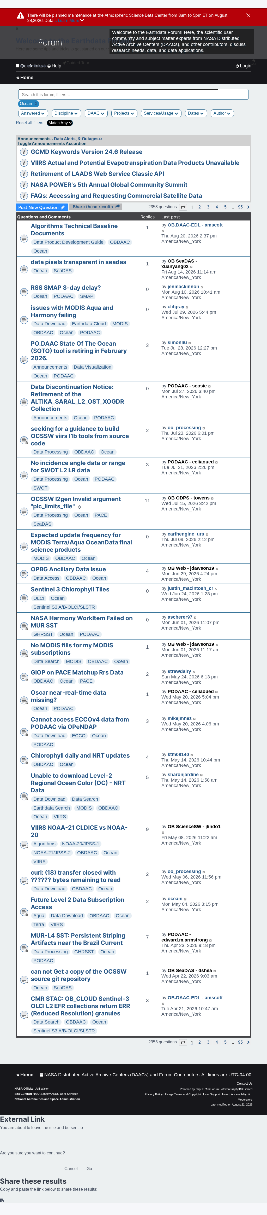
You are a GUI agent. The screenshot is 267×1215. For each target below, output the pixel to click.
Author (220, 113)
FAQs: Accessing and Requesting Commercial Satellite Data (116, 195)
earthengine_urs (186, 534)
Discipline (64, 113)
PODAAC (64, 296)
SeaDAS (63, 270)
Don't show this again (33, 65)
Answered (31, 113)
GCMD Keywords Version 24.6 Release (87, 151)
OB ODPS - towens (189, 498)
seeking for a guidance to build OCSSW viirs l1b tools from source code (80, 436)
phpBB (200, 1089)
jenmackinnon (183, 286)
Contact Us (244, 1083)
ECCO (79, 735)
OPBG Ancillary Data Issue (68, 569)
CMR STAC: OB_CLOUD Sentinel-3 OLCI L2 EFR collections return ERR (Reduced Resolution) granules (80, 1006)
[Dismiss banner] (248, 15)
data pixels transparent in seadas (78, 262)
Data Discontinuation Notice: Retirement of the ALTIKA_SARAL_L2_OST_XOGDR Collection (77, 397)
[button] (183, 207)
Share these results (92, 206)
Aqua (38, 915)
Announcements (50, 367)
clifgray (176, 306)
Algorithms (44, 843)
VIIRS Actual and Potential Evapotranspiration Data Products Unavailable (135, 162)
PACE (101, 515)
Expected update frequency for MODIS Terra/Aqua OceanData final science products (81, 542)
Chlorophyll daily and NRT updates (80, 755)
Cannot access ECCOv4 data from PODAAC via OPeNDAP (80, 723)
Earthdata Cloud (89, 323)
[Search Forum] (244, 91)
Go (89, 1168)
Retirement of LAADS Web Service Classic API (97, 173)
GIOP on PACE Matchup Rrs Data (77, 672)
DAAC (94, 113)
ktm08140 (178, 754)
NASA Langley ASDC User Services (55, 1093)
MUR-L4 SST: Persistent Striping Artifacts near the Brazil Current (78, 939)
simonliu (177, 342)
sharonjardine (183, 774)
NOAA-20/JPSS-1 (80, 843)
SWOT (40, 488)
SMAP (86, 296)
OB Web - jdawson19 (191, 568)
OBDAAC (120, 242)
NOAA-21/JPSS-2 (52, 852)
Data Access (46, 578)
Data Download (49, 323)
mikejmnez (180, 718)
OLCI (38, 598)
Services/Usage (159, 113)
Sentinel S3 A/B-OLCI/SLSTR (64, 607)
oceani (175, 898)
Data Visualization (92, 367)
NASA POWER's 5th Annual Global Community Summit (109, 184)
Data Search (46, 661)
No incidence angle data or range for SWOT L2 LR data (78, 466)
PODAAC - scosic (187, 385)
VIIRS (60, 816)
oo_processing (184, 427)
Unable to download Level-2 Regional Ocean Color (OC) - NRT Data (78, 783)
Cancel (71, 1168)
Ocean (40, 251)
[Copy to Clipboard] (2, 1200)
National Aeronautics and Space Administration (47, 1099)
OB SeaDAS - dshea (190, 970)
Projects (122, 113)
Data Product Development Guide (68, 242)
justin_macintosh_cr (190, 588)
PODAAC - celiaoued (191, 461)
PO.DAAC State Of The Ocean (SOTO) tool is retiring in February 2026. (79, 351)
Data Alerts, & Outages (76, 139)
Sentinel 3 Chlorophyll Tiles (70, 589)
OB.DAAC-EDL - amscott (195, 225)
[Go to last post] (163, 230)
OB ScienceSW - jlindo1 (194, 826)
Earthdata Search (51, 808)
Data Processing (50, 452)
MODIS (120, 323)
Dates (194, 113)
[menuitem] (119, 1075)
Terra (38, 924)
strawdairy (179, 671)
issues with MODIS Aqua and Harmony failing (72, 311)
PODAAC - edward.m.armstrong (184, 937)
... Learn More (66, 20)
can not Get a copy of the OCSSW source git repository (79, 975)
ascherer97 (180, 617)
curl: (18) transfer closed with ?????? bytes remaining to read (76, 876)
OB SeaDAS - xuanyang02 (179, 263)
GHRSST (43, 634)
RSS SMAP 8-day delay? (66, 287)
